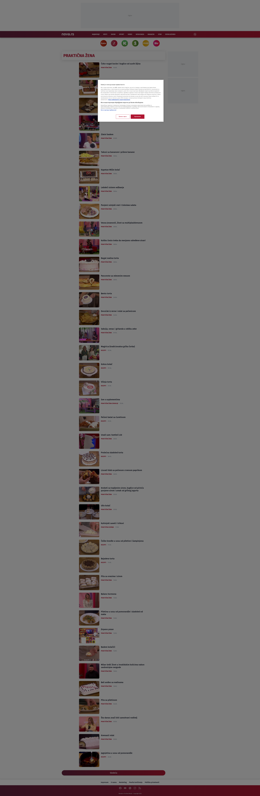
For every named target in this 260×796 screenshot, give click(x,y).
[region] (131, 101)
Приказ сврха (123, 116)
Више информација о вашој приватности (119, 99)
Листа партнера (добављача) (108, 110)
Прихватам (137, 116)
